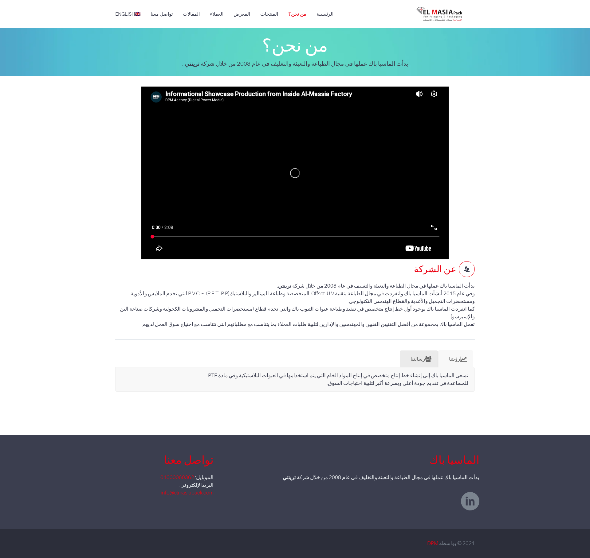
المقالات (191, 14)
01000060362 (177, 477)
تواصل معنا (162, 14)
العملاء (216, 14)
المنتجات (269, 14)
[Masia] (442, 10)
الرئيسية (325, 14)
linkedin (470, 501)
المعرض (242, 14)
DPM (432, 543)
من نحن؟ (297, 14)
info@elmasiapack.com (187, 493)
